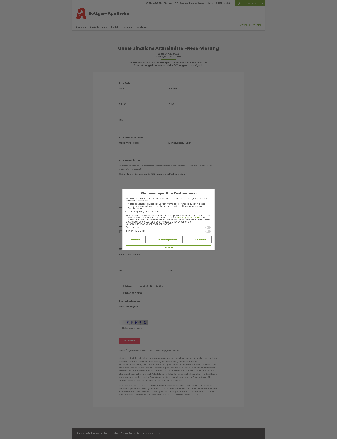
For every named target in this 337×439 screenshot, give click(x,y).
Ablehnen (136, 239)
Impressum (168, 247)
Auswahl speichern (168, 239)
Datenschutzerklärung (188, 217)
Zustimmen (200, 239)
